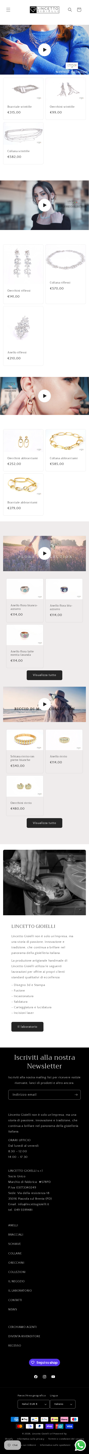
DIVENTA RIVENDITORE (24, 1336)
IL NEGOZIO (16, 1281)
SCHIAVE (14, 1244)
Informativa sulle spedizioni (55, 1445)
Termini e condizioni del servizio (66, 1439)
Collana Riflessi (60, 283)
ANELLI (13, 1225)
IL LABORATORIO (20, 1290)
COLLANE (15, 1253)
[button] (8, 9)
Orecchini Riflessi (19, 291)
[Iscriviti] (76, 1095)
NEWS (12, 1309)
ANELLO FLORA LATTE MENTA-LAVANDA (22, 653)
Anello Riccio (58, 757)
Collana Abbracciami (64, 458)
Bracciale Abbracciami (22, 502)
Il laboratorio (27, 1027)
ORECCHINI (16, 1263)
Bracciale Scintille (19, 107)
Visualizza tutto (44, 675)
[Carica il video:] (44, 50)
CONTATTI (15, 1300)
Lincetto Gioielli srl (42, 1434)
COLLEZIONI (17, 1272)
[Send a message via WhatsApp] (80, 1445)
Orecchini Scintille (62, 107)
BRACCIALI (15, 1234)
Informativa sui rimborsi (23, 1445)
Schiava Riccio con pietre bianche (22, 758)
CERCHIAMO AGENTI (22, 1327)
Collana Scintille (18, 151)
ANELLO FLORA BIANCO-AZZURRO (24, 607)
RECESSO (14, 1345)
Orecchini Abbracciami (22, 458)
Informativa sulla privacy (30, 1439)
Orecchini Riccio (21, 803)
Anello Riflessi (17, 352)
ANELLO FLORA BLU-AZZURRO (61, 607)
